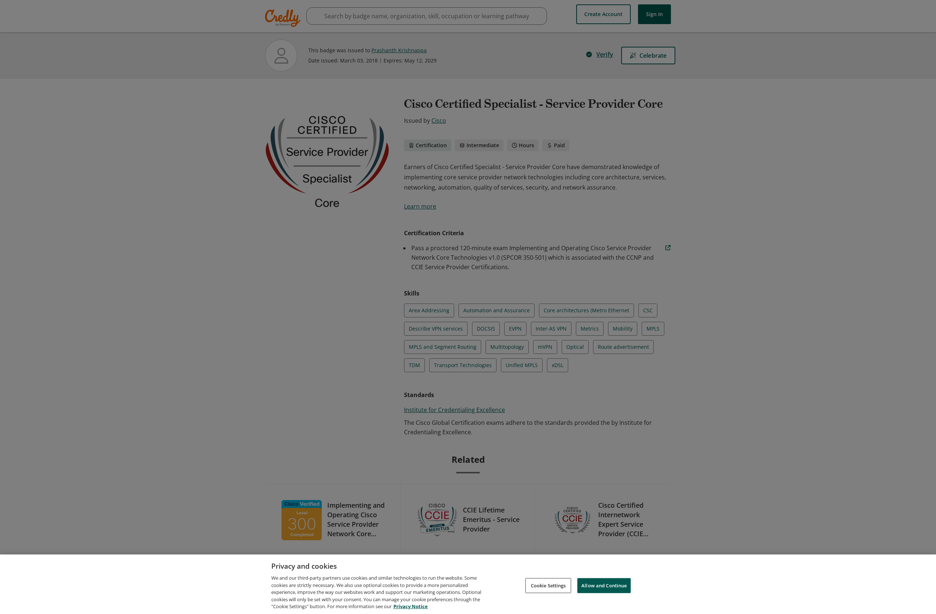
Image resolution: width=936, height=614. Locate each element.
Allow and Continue (604, 585)
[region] (468, 584)
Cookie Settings (548, 585)
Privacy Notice (410, 606)
